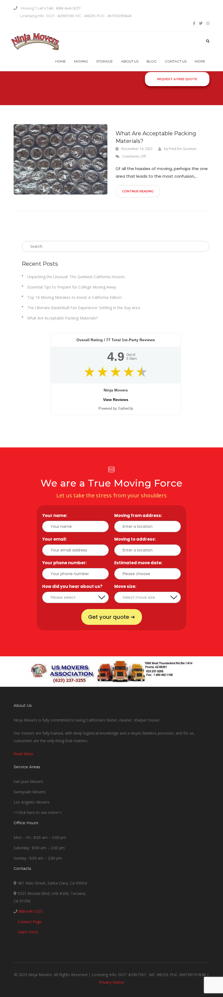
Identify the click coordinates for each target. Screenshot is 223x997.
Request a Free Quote (177, 79)
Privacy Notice (111, 982)
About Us (129, 61)
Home (60, 61)
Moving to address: (136, 539)
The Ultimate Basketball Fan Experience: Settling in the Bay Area (83, 307)
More (200, 61)
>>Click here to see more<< (38, 812)
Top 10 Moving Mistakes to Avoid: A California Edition (74, 297)
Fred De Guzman (183, 148)
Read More (23, 753)
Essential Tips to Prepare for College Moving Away (71, 287)
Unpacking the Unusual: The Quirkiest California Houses (76, 276)
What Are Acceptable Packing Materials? (156, 137)
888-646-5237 (30, 911)
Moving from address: (139, 515)
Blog (152, 61)
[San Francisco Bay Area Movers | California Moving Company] (35, 42)
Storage (104, 61)
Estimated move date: (139, 563)
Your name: (56, 515)
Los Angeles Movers (31, 802)
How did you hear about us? (73, 586)
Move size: (126, 586)
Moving (81, 61)
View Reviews (115, 399)
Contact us (176, 61)
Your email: (56, 539)
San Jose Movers (28, 781)
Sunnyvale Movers (30, 791)
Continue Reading (138, 191)
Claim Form (28, 932)
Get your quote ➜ (111, 617)
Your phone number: (65, 563)
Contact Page (30, 921)
